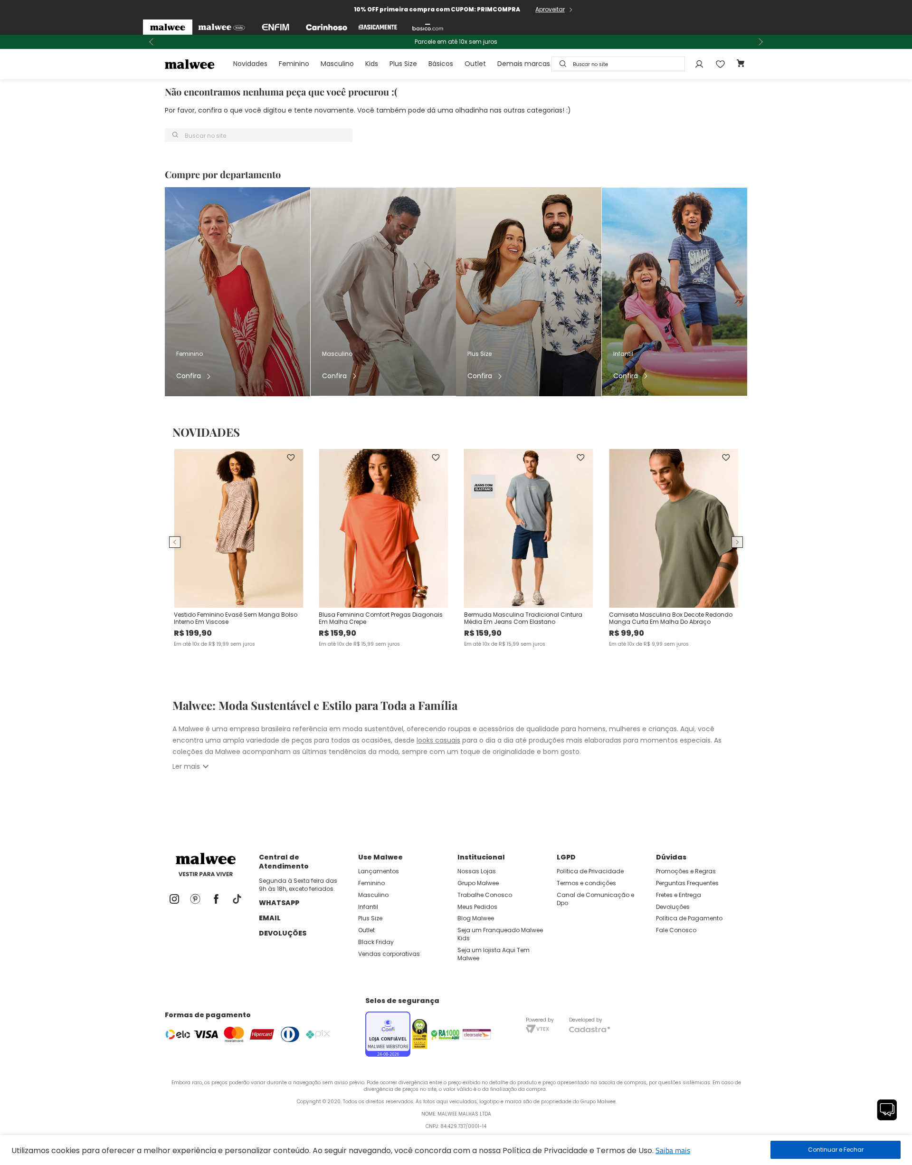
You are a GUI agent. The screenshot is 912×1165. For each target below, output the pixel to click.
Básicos (440, 63)
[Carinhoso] (326, 27)
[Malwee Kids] (221, 27)
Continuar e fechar (835, 1150)
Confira (188, 376)
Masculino (337, 63)
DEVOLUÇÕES (282, 933)
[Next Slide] (760, 42)
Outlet (475, 63)
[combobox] (618, 64)
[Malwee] (167, 27)
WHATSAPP (279, 902)
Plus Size (403, 63)
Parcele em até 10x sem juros (456, 41)
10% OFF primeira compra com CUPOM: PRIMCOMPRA (437, 9)
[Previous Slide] (151, 42)
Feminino (294, 63)
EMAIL (270, 918)
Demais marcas (523, 63)
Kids (371, 63)
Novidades (250, 63)
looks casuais (438, 740)
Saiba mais (673, 1150)
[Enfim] (275, 27)
